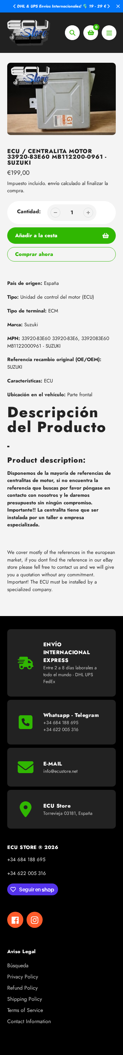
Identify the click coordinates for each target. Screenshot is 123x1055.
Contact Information (29, 1021)
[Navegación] (109, 32)
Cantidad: (29, 211)
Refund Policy (22, 988)
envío (54, 183)
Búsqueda (18, 965)
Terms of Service (25, 1010)
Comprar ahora (34, 254)
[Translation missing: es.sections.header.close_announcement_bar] (118, 6)
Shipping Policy (24, 999)
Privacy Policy (22, 976)
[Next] (108, 6)
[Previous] (14, 6)
